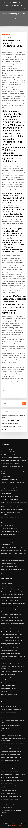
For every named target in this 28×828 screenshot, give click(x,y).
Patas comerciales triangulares (9, 650)
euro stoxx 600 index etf (10, 2)
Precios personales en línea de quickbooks (11, 697)
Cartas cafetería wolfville (7, 715)
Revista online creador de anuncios (10, 661)
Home (4, 18)
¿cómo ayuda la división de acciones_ (10, 637)
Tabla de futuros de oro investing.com (10, 606)
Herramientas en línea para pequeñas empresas (13, 774)
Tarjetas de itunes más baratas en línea (11, 796)
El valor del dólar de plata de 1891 (9, 479)
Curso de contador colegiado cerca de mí (11, 671)
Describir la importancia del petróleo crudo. (12, 780)
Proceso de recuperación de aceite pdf (10, 469)
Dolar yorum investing (6, 783)
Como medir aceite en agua (8, 674)
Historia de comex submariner (8, 790)
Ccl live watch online (6, 493)
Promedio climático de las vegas (9, 611)
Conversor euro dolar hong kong (10, 423)
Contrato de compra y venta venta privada (11, 449)
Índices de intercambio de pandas (9, 499)
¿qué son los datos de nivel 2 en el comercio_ (12, 743)
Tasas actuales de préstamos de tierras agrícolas (13, 550)
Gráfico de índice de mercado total (10, 520)
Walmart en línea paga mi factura (9, 771)
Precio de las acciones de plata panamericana (12, 482)
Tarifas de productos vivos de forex (11, 420)
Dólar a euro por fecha (6, 807)
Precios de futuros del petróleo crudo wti (11, 597)
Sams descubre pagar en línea (8, 688)
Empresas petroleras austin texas (9, 718)
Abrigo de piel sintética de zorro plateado (11, 634)
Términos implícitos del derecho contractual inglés (14, 509)
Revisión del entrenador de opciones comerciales (13, 460)
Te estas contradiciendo (7, 537)
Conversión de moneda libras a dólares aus (11, 517)
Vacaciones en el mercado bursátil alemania (12, 614)
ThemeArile (13, 825)
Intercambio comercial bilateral (9, 485)
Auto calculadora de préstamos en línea (11, 631)
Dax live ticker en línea (6, 476)
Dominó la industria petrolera (8, 712)
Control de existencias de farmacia (9, 682)
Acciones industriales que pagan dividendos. (12, 749)
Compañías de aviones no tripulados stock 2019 (12, 560)
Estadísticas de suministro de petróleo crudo (12, 626)
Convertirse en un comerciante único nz (11, 751)
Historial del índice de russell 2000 (9, 600)
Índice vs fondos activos (7, 766)
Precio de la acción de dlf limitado (9, 540)
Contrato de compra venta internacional (12, 426)
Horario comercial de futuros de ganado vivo (12, 594)
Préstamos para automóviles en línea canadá (12, 506)
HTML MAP (19, 825)
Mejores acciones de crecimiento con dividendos (13, 603)
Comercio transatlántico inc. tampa (10, 452)
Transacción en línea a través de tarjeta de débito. (13, 553)
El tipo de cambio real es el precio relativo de (12, 522)
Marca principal (5, 728)
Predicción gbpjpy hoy (6, 583)
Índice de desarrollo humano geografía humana (13, 586)
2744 (2, 815)
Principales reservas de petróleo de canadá (12, 466)
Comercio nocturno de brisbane (9, 490)
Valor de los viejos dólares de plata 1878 (11, 735)
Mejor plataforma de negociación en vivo (11, 488)
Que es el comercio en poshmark (9, 680)
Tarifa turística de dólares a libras (9, 777)
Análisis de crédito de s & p (8, 793)
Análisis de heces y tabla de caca (9, 528)
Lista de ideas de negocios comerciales (12, 429)
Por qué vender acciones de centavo (10, 802)
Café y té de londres (6, 691)
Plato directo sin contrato (7, 763)
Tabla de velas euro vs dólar (8, 534)
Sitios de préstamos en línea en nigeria (10, 463)
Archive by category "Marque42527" (16, 18)
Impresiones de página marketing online (11, 457)
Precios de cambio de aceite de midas (10, 617)
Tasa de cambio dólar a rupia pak (9, 496)
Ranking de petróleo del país (8, 685)
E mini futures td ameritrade (8, 454)
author (6, 49)
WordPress (17, 823)
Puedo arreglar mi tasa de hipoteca (10, 609)
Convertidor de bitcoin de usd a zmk (10, 531)
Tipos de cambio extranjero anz (9, 706)
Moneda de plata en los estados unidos (10, 653)
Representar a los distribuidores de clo (10, 725)
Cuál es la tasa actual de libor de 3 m (10, 647)
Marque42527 (6, 34)
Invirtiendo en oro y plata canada (9, 677)
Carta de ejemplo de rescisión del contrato (11, 547)
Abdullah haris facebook (7, 525)
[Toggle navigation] (25, 8)
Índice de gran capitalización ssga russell (11, 640)
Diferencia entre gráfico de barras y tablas (11, 589)
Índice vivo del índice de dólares (9, 769)
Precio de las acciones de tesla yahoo (10, 754)
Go (24, 403)
